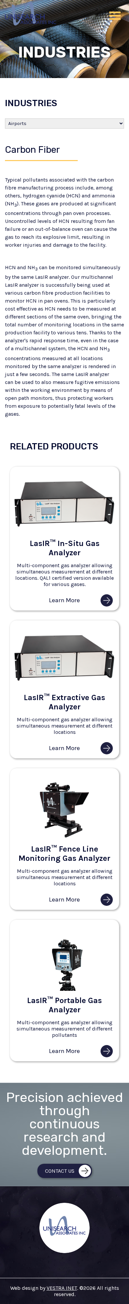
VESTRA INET (62, 1288)
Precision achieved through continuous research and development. (64, 1124)
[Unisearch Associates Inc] (30, 24)
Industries (31, 103)
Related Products (54, 446)
